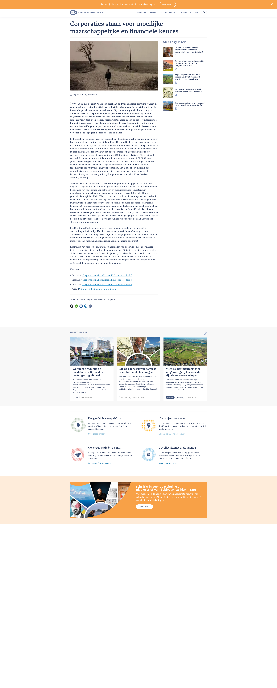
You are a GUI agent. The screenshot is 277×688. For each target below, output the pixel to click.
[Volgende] (205, 333)
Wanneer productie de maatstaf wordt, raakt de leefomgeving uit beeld (88, 372)
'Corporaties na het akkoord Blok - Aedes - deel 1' (107, 275)
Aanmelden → (144, 507)
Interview (180, 397)
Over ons (194, 12)
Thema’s (183, 12)
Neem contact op (166, 463)
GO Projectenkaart (168, 12)
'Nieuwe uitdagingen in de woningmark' (99, 289)
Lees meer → (167, 4)
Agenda (153, 12)
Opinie (74, 103)
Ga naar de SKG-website (98, 463)
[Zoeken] (204, 12)
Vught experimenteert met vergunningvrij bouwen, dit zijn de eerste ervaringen (187, 77)
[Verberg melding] (272, 4)
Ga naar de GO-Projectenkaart (172, 434)
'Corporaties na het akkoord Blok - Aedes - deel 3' (107, 284)
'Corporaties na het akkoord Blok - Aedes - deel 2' (107, 280)
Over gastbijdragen (96, 434)
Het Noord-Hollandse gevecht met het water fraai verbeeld (188, 90)
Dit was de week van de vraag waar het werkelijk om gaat (137, 370)
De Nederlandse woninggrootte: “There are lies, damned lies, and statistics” (189, 63)
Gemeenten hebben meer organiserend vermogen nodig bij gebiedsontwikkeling (189, 49)
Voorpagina (141, 12)
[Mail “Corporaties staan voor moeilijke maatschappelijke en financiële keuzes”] (90, 306)
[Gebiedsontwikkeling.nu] (102, 13)
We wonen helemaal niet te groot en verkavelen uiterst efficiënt (190, 104)
